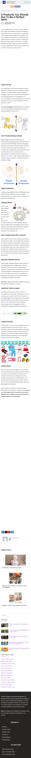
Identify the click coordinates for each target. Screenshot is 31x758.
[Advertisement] (15, 66)
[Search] (28, 6)
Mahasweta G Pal (10, 23)
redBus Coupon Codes (6, 673)
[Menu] (1, 6)
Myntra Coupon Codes (6, 666)
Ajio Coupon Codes (6, 677)
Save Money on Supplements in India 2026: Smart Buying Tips (18, 643)
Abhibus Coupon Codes (7, 675)
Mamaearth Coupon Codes (8, 663)
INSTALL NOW (27, 2)
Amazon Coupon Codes (7, 659)
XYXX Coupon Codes (6, 668)
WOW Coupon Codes (6, 684)
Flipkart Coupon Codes (6, 661)
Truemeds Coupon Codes (7, 682)
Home (2, 10)
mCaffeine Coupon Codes (7, 687)
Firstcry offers (9, 156)
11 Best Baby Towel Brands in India (11, 567)
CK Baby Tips (8, 10)
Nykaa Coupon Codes (6, 670)
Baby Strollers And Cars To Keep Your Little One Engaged (14, 586)
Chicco (7, 302)
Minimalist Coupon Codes (7, 680)
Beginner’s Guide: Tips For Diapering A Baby (14, 605)
